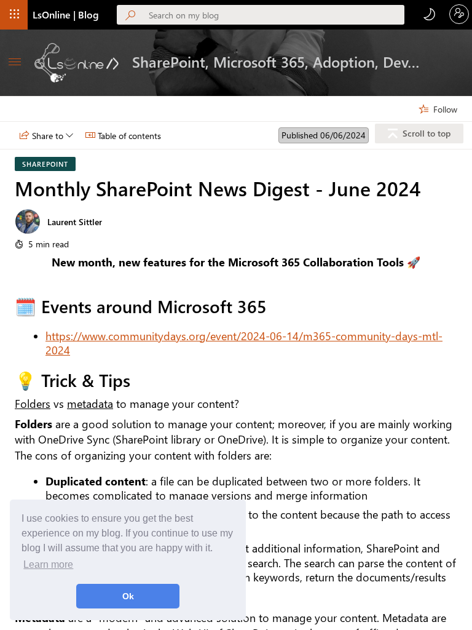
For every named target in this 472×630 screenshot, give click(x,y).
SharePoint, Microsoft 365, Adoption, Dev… (276, 61)
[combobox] (276, 15)
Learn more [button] (48, 564)
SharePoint (45, 164)
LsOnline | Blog (66, 14)
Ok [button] (128, 596)
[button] (15, 15)
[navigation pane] (15, 63)
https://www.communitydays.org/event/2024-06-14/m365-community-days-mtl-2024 (243, 343)
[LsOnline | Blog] (76, 62)
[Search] (133, 16)
